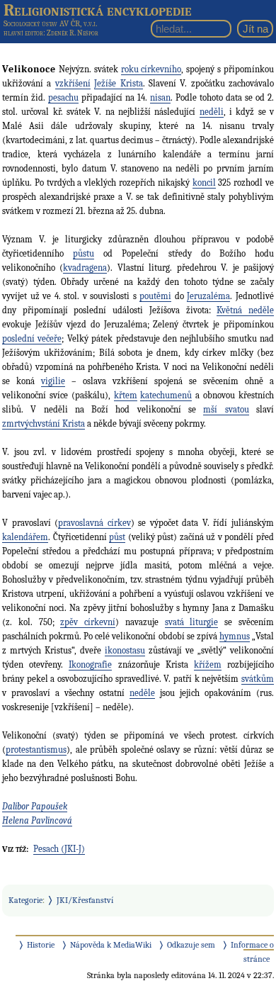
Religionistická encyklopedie (98, 10)
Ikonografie (90, 664)
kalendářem (25, 537)
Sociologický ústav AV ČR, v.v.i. (50, 23)
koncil (204, 182)
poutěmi (155, 296)
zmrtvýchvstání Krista (43, 423)
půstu (83, 253)
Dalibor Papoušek (34, 806)
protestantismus (36, 749)
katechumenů (166, 395)
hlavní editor (23, 33)
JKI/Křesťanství (85, 900)
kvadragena (85, 267)
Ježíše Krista (118, 83)
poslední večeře (32, 338)
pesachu (63, 97)
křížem (208, 664)
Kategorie (25, 900)
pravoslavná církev (94, 522)
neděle (142, 693)
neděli (212, 111)
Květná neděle (245, 310)
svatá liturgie (192, 622)
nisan (160, 97)
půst (117, 537)
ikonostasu (125, 650)
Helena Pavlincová (37, 820)
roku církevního (151, 69)
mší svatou (225, 409)
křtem (125, 395)
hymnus (234, 636)
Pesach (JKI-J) (59, 848)
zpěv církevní (87, 622)
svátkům (257, 678)
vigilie (53, 381)
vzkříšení (73, 83)
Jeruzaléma (208, 296)
